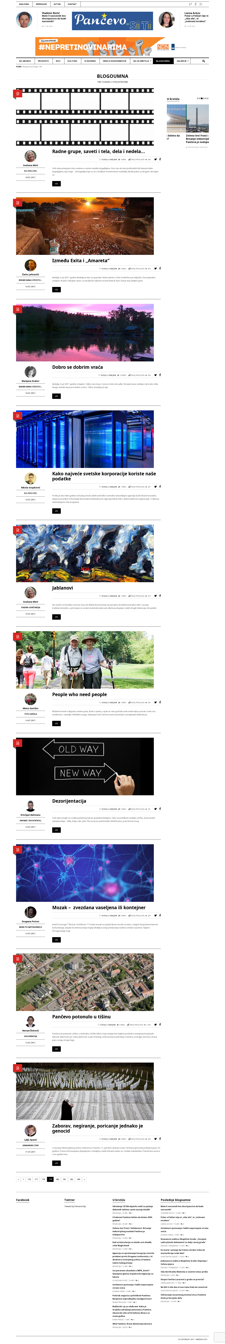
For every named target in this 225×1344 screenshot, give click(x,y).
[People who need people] (85, 659)
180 (57, 1179)
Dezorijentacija (69, 801)
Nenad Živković (30, 1030)
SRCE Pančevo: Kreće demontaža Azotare (132, 1324)
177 (36, 1179)
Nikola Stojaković (30, 487)
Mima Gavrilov (30, 708)
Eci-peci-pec (30, 171)
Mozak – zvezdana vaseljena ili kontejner (99, 907)
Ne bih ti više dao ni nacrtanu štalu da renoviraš (184, 1287)
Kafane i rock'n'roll (30, 820)
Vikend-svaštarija (30, 607)
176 (29, 1179)
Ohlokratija (30, 1036)
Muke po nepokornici (30, 927)
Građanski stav (30, 1145)
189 (78, 1179)
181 (64, 1179)
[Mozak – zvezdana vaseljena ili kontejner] (85, 872)
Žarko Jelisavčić (30, 274)
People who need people (79, 694)
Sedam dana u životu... (30, 280)
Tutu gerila (30, 714)
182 (71, 1179)
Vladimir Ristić (51, 13)
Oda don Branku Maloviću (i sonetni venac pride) (184, 1271)
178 (43, 1179)
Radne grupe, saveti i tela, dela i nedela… (98, 151)
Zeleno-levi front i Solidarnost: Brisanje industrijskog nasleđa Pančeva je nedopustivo (185, 139)
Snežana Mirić (30, 165)
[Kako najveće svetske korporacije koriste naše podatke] (85, 439)
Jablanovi (62, 588)
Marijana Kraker (30, 381)
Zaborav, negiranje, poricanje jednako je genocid (97, 1128)
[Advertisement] (188, 211)
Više (56, 184)
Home (18, 66)
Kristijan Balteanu (30, 814)
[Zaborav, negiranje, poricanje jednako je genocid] (85, 1091)
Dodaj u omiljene (109, 159)
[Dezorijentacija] (85, 766)
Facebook (22, 1200)
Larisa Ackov (192, 13)
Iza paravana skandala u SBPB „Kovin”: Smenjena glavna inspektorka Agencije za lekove (132, 1273)
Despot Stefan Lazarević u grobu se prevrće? (182, 1279)
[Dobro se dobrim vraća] (85, 332)
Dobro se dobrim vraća (77, 367)
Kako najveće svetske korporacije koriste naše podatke (104, 476)
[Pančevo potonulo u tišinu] (85, 982)
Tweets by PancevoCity (75, 1206)
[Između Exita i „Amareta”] (85, 225)
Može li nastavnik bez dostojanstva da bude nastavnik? (54, 18)
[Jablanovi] (85, 553)
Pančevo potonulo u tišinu (81, 1016)
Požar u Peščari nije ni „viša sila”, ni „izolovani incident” (196, 18)
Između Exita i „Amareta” (80, 260)
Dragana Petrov (30, 921)
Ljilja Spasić (30, 1139)
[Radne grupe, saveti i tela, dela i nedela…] (85, 116)
